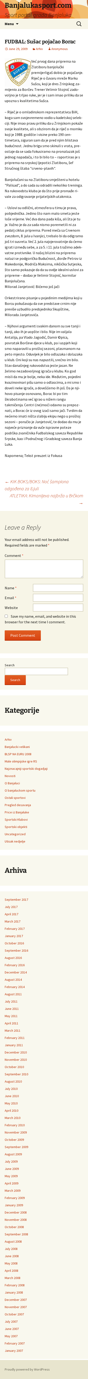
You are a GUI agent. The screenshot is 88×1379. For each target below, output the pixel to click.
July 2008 (11, 1249)
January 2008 (14, 1292)
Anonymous (59, 49)
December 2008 (16, 1212)
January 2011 (14, 1045)
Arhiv (39, 49)
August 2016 (13, 958)
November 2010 (16, 1059)
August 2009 (13, 1154)
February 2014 (15, 987)
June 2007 (12, 1329)
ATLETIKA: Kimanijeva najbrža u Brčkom (46, 499)
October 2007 (14, 1314)
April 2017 (11, 914)
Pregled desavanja (18, 805)
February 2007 (15, 1343)
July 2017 (11, 907)
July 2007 (11, 1321)
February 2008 (15, 1285)
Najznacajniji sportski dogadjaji (26, 768)
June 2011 (12, 1009)
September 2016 (16, 950)
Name (11, 588)
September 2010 (16, 1074)
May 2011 (11, 1016)
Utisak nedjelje (15, 841)
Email (10, 597)
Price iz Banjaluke (17, 812)
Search (10, 665)
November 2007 (16, 1307)
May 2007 (11, 1336)
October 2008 (14, 1227)
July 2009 (11, 1161)
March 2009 (12, 1190)
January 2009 (14, 1205)
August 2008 (13, 1241)
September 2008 (16, 1234)
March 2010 (12, 1118)
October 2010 (14, 1067)
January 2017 (14, 936)
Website (11, 607)
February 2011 (15, 1038)
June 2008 (12, 1256)
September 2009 (16, 1147)
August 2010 (13, 1081)
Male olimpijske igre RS (21, 761)
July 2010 (11, 1089)
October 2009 (14, 1140)
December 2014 (16, 972)
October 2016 (14, 943)
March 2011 (12, 1030)
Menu (9, 23)
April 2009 (11, 1183)
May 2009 (11, 1176)
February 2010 (15, 1125)
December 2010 (16, 1052)
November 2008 (16, 1220)
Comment (14, 555)
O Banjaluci (12, 783)
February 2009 (15, 1198)
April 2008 (11, 1270)
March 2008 (12, 1278)
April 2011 (11, 1023)
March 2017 (12, 921)
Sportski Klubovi (16, 819)
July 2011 (11, 1001)
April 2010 (11, 1110)
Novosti (10, 776)
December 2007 (16, 1300)
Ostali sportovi (15, 798)
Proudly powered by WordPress (27, 1369)
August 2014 (13, 979)
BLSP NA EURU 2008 (18, 754)
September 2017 (16, 899)
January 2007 (14, 1350)
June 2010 (12, 1096)
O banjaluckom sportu (20, 790)
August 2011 (13, 994)
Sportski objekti (16, 827)
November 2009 (16, 1132)
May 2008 (11, 1263)
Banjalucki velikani (17, 747)
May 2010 (11, 1103)
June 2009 (12, 1169)
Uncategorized (15, 834)
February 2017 (15, 929)
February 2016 (15, 965)
